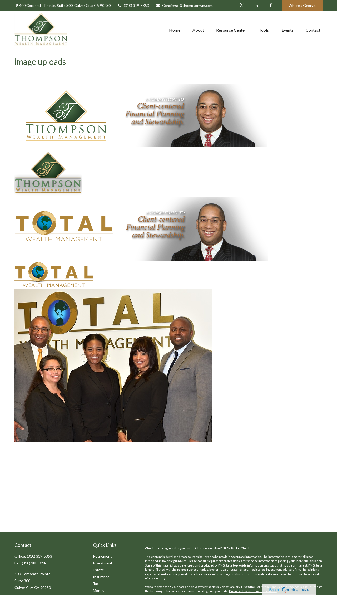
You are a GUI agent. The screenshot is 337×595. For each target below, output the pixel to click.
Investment (102, 563)
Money (98, 590)
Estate (98, 570)
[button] (174, 29)
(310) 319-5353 (136, 5)
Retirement (102, 556)
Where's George (302, 5)
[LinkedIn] (256, 5)
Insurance (101, 576)
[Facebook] (270, 5)
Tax (96, 583)
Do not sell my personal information (253, 591)
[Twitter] (241, 5)
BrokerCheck (240, 548)
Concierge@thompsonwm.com (187, 5)
